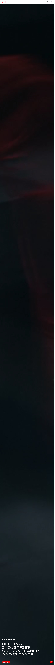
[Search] (49, 1)
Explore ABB (40, 1)
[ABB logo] (4, 2)
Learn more (5, 662)
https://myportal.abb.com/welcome (51, 1)
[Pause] (51, 662)
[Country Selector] (47, 1)
